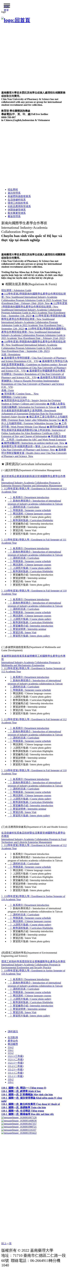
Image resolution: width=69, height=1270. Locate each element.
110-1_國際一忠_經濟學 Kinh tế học (21, 1091)
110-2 (10, 1079)
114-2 (10, 1047)
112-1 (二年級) (16, 1059)
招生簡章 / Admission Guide (16, 290)
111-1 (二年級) (15, 1072)
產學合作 (13, 1040)
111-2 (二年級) (15, 1066)
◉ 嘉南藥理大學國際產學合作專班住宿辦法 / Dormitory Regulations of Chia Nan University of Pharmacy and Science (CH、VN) (33, 374)
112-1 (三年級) (16, 1056)
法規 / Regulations (10, 354)
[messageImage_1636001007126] (19, 1117)
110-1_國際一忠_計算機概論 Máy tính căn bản (27, 1094)
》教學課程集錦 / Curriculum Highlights (30, 520)
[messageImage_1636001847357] (19, 1123)
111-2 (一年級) (15, 1069)
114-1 (10, 1050)
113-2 (10, 1053)
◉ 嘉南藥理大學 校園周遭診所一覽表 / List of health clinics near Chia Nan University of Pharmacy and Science (34, 446)
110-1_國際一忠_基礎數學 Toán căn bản (23, 1107)
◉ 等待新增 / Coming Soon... (20, 393)
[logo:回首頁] (15, 20)
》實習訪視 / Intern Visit (22, 632)
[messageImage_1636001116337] (18, 1129)
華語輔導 (13, 1044)
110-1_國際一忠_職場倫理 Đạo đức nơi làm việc (27, 1114)
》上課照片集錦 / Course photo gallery (29, 568)
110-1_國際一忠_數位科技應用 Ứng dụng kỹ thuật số (30, 1104)
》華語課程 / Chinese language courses (29, 513)
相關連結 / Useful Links (14, 397)
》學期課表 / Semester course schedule (29, 510)
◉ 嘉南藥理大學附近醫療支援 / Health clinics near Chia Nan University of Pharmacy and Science (34, 453)
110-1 (10, 1082)
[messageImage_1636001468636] (19, 1120)
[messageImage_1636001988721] (19, 1126)
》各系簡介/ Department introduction (28, 497)
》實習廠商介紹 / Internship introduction (30, 625)
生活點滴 (13, 1037)
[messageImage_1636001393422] (19, 1132)
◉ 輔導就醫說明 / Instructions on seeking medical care (32, 443)
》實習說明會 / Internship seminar (27, 629)
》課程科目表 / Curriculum (23, 507)
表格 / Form (7, 390)
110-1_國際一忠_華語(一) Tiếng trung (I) (23, 1087)
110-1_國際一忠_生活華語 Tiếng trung (22, 1110)
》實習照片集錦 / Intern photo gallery (29, 635)
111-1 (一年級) (15, 1076)
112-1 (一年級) (16, 1062)
